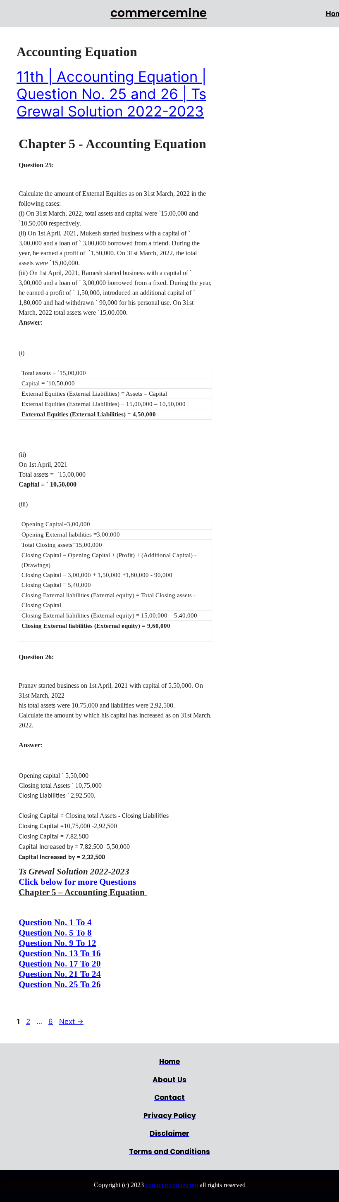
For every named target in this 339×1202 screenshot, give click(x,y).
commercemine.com (172, 1184)
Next (71, 1021)
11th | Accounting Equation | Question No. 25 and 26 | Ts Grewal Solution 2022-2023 (111, 94)
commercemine (158, 13)
